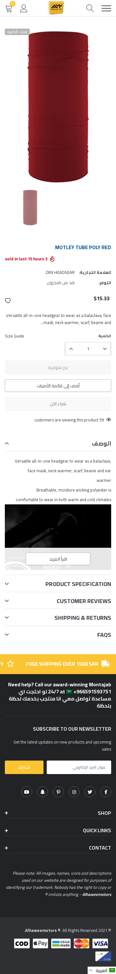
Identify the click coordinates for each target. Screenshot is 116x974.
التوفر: (105, 282)
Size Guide (14, 335)
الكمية (104, 335)
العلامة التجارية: (95, 272)
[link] (105, 791)
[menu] (106, 8)
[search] (90, 8)
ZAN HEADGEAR (60, 272)
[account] (24, 8)
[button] (8, 300)
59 (101, 419)
